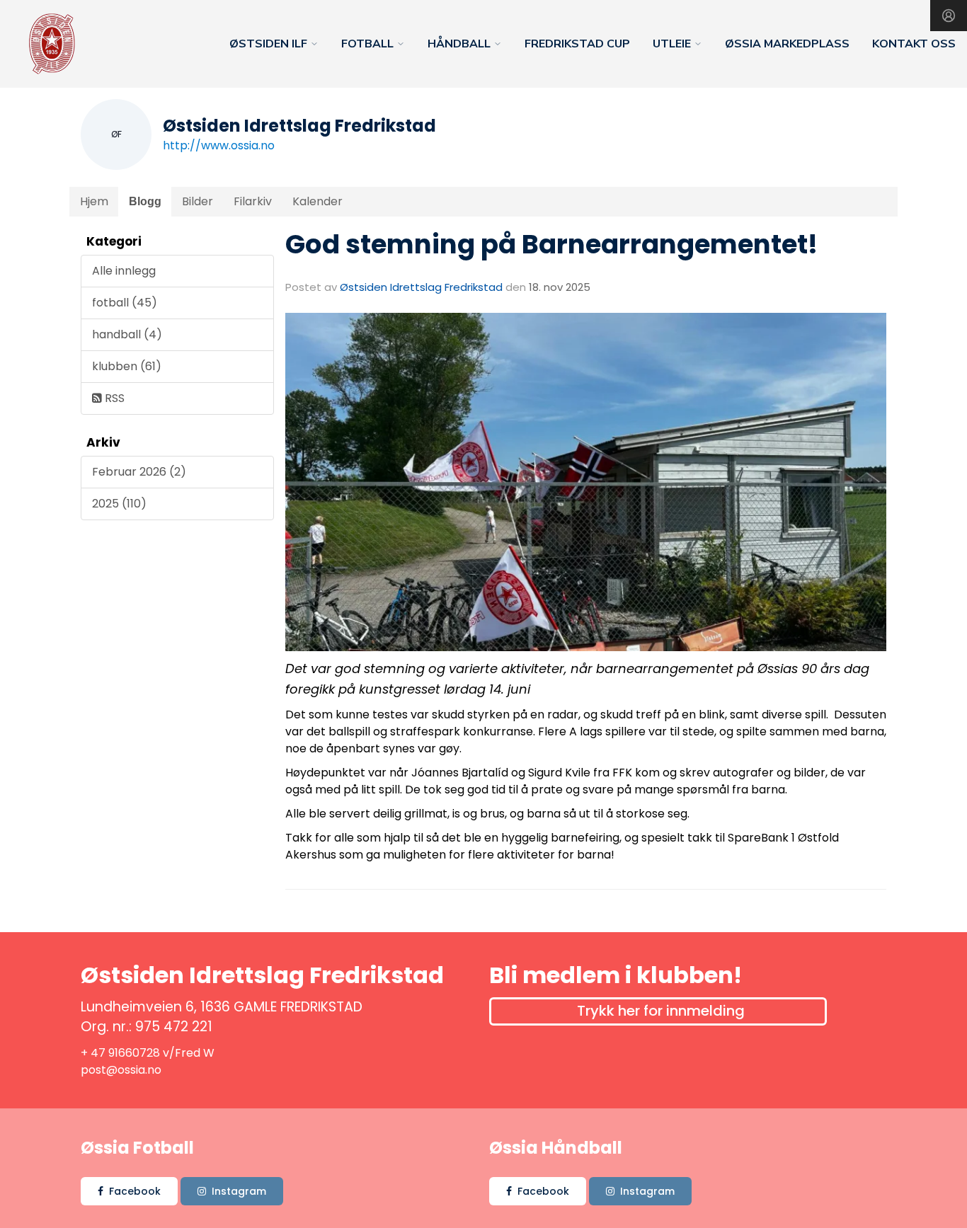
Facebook (135, 1191)
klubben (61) (126, 366)
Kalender (317, 201)
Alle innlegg (124, 271)
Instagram (239, 1191)
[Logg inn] (948, 15)
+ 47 (94, 1053)
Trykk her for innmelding (661, 1011)
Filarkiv (253, 201)
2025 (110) (119, 503)
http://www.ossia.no (219, 145)
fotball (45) (124, 302)
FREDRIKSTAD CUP (577, 44)
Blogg (145, 201)
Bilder (197, 201)
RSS (113, 398)
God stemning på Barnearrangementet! (551, 244)
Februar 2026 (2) (139, 472)
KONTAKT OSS (914, 44)
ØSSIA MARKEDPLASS (787, 44)
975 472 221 (173, 1026)
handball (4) (127, 334)
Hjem (94, 201)
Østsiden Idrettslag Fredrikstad (421, 287)
